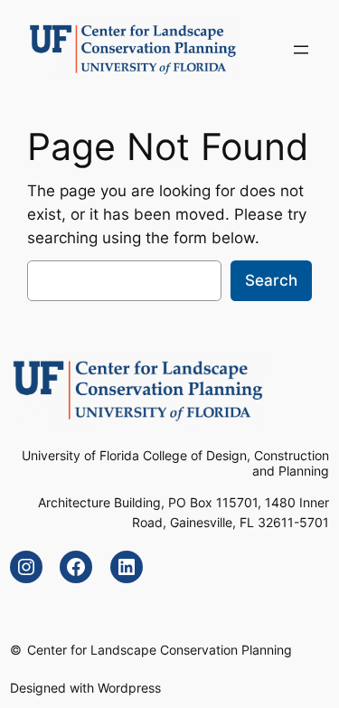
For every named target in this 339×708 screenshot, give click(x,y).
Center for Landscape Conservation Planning (159, 649)
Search (271, 280)
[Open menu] (301, 50)
